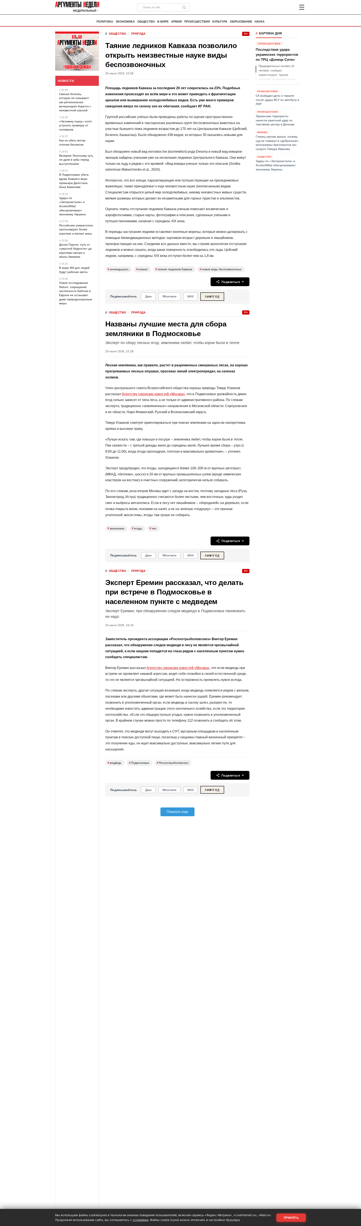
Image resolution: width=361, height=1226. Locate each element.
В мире (163, 21)
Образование (241, 21)
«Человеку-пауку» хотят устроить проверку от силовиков (75, 125)
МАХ (190, 296)
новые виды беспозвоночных (221, 269)
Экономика (125, 21)
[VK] (290, 7)
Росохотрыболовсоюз (172, 762)
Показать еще (177, 812)
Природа (138, 33)
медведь (114, 762)
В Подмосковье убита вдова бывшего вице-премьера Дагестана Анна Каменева (74, 181)
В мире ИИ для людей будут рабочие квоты (74, 270)
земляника (116, 528)
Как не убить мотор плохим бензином (72, 142)
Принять (291, 1217)
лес (153, 528)
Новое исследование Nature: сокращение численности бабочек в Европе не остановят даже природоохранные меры (75, 293)
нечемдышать (118, 269)
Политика (105, 21)
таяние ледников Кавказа (173, 269)
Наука (259, 21)
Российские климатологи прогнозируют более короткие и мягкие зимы (76, 229)
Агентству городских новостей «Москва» (153, 394)
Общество (146, 21)
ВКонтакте (170, 296)
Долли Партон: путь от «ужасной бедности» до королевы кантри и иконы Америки (75, 251)
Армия (176, 21)
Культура (219, 21)
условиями (140, 1220)
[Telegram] (280, 7)
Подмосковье (139, 762)
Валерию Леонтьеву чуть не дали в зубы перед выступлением (76, 159)
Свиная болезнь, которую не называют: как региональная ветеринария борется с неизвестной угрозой (75, 102)
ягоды (137, 528)
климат (142, 269)
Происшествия (197, 21)
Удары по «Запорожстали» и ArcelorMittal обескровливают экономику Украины (72, 206)
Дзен (148, 296)
